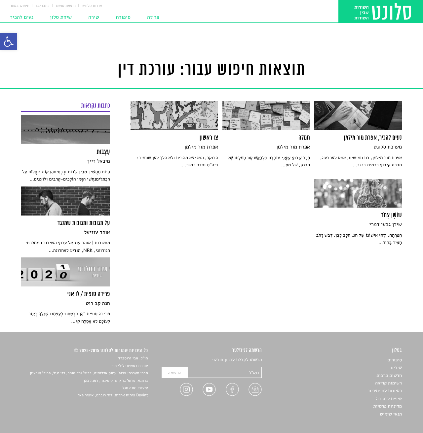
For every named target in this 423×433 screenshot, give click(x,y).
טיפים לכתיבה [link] (389, 398)
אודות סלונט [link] (92, 6)
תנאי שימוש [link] (391, 414)
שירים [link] (396, 367)
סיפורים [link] (395, 360)
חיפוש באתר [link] (19, 6)
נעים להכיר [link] (21, 17)
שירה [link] (93, 17)
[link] (8, 41)
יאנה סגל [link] (129, 388)
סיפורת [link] (123, 17)
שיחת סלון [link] (61, 17)
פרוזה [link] (153, 17)
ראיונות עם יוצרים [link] (385, 390)
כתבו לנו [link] (43, 6)
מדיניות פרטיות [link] (387, 406)
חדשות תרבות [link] (389, 375)
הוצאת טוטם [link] (66, 6)
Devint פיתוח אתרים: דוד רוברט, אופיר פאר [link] (112, 395)
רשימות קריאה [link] (388, 383)
